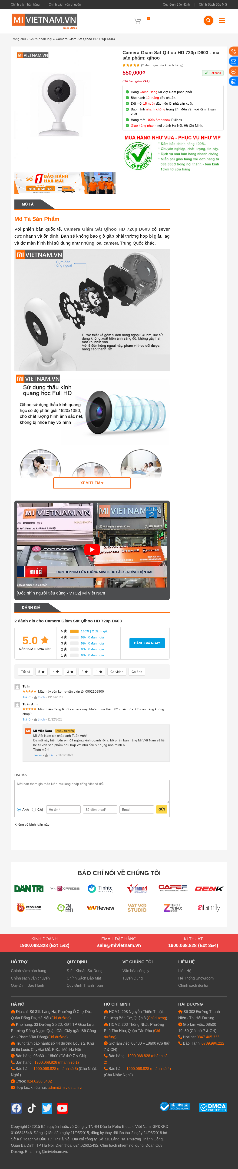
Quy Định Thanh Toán (85, 985)
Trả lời (27, 697)
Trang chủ (18, 39)
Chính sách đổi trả (193, 985)
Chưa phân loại (41, 39)
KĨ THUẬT (193, 939)
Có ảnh (137, 672)
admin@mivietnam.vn (65, 1087)
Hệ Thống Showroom (196, 978)
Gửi (162, 809)
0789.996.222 (213, 1043)
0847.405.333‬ (208, 1037)
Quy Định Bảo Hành (176, 4)
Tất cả (25, 672)
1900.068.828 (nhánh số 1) (56, 1062)
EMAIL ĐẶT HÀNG (118, 939)
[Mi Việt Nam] (44, 21)
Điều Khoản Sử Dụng (84, 971)
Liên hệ (186, 962)
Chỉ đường (60, 1018)
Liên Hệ (184, 971)
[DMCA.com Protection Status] (213, 1107)
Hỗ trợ (19, 962)
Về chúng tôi (137, 962)
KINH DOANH (44, 939)
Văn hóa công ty (135, 971)
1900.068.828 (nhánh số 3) (55, 1069)
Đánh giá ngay (147, 643)
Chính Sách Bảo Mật (213, 4)
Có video (116, 672)
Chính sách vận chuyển (65, 4)
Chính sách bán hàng (25, 4)
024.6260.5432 (39, 1081)
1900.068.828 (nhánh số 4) (148, 1069)
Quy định (77, 962)
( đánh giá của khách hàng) (162, 65)
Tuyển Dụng (132, 978)
